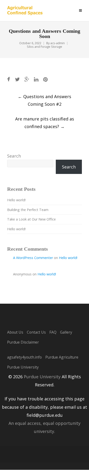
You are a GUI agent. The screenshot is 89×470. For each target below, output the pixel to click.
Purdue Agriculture (61, 357)
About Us (15, 332)
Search (14, 155)
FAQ (52, 332)
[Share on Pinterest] (45, 79)
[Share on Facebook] (8, 79)
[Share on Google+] (26, 79)
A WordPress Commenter (33, 257)
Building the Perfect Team (27, 209)
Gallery (66, 332)
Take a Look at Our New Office (31, 219)
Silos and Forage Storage (44, 46)
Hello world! (16, 200)
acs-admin (57, 43)
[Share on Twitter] (17, 79)
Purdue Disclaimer (23, 342)
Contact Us (36, 332)
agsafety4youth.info (24, 357)
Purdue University (23, 367)
